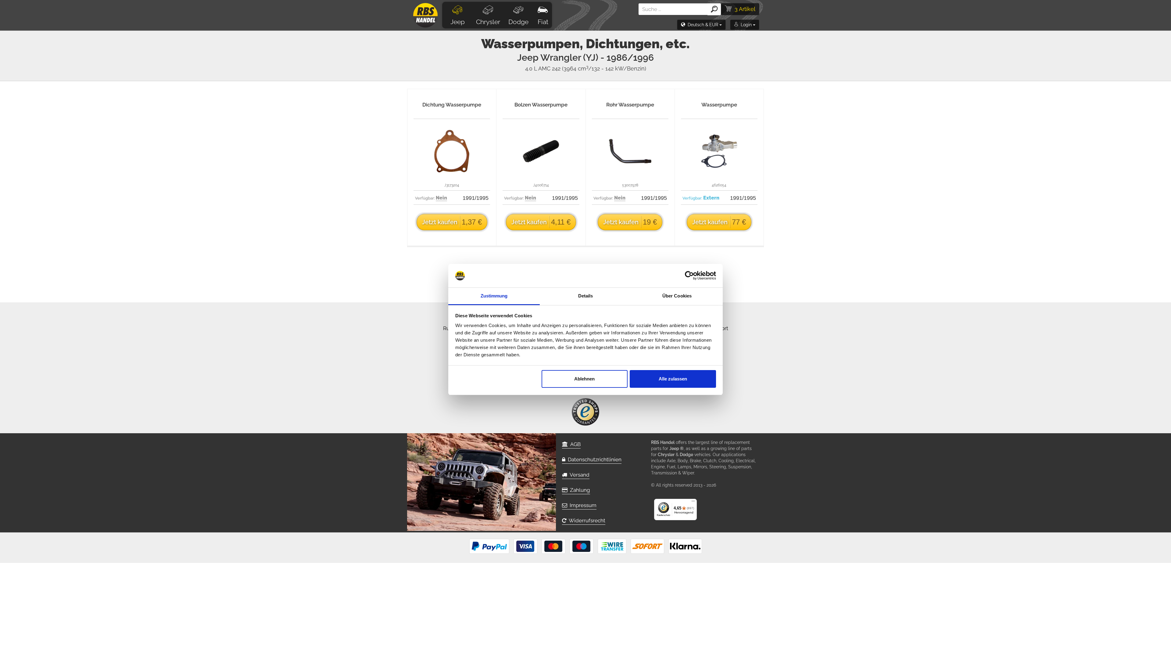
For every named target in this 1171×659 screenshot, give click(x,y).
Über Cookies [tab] (677, 295)
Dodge (518, 22)
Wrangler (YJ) (597, 57)
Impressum (581, 505)
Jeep (457, 22)
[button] (701, 25)
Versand (578, 475)
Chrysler (488, 22)
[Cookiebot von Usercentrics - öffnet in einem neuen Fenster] (689, 275)
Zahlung (579, 490)
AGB (574, 444)
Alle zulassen (673, 378)
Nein (441, 198)
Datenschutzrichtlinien (593, 459)
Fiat (543, 22)
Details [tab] (585, 295)
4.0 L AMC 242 (585, 68)
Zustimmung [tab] (494, 295)
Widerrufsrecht (585, 520)
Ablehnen (584, 378)
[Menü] (693, 502)
